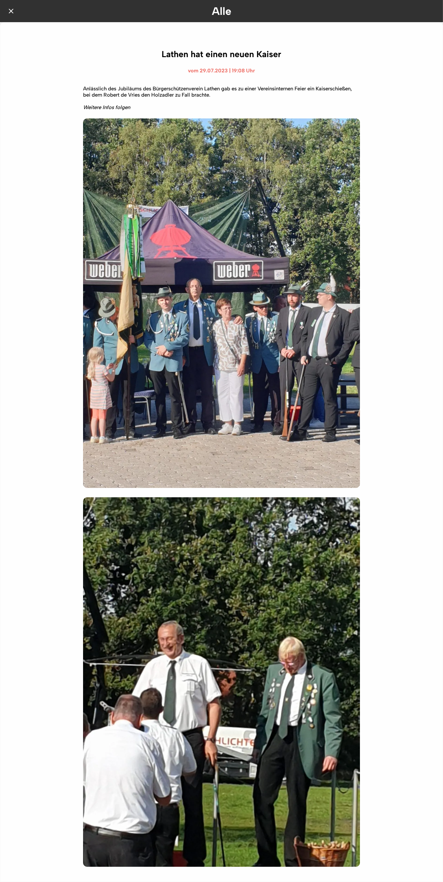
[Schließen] (11, 11)
